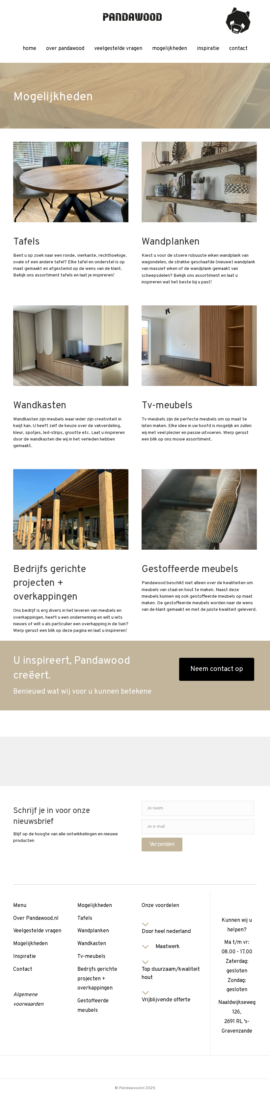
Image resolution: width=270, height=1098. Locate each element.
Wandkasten (91, 944)
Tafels (84, 918)
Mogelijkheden (30, 944)
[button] (162, 844)
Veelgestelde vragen (37, 931)
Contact (22, 969)
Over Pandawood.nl (36, 918)
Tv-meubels (91, 956)
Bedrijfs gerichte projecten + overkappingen (97, 979)
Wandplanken (93, 931)
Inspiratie (24, 956)
